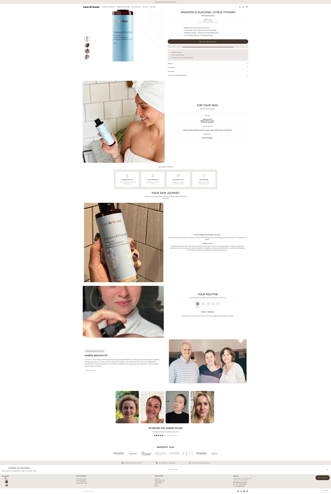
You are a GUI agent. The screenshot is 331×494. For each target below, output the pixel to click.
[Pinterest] (247, 491)
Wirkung (170, 63)
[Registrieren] (327, 469)
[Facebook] (238, 491)
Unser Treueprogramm (81, 481)
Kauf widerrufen (323, 478)
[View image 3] (87, 51)
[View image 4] (87, 57)
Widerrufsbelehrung (159, 481)
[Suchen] (240, 7)
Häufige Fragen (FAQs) (81, 483)
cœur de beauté (90, 491)
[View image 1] (87, 39)
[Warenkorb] (247, 7)
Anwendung (171, 71)
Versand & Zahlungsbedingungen (177, 75)
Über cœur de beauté (81, 478)
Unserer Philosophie (80, 480)
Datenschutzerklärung (160, 480)
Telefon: (241, 484)
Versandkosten (158, 483)
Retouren (157, 485)
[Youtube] (244, 491)
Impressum (157, 478)
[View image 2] (87, 45)
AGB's (156, 484)
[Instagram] (241, 491)
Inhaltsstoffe (171, 67)
